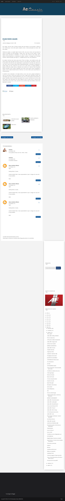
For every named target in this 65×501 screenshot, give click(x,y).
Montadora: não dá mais (52, 384)
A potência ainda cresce (51, 449)
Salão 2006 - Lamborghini (52, 401)
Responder (38, 154)
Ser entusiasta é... (50, 361)
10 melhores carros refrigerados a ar (54, 434)
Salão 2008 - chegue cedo (52, 341)
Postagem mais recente (7, 137)
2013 (47, 317)
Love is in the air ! (50, 430)
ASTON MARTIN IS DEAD (51, 365)
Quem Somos (7, 1)
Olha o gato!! (49, 333)
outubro (49, 332)
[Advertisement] (21, 29)
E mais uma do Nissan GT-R (52, 406)
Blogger (13, 493)
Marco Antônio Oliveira (14, 165)
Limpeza (48, 445)
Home (2, 1)
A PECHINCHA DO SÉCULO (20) (52, 359)
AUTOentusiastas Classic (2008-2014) (16, 499)
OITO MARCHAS (50, 436)
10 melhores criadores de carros (53, 370)
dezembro (49, 328)
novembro (49, 330)
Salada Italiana (50, 428)
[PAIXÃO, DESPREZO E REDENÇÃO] (25, 120)
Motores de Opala (50, 374)
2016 (47, 313)
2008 (47, 327)
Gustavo (10, 149)
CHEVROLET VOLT (50, 453)
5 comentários (38, 43)
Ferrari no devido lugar (51, 392)
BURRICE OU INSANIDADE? (52, 398)
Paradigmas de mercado (52, 355)
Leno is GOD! (49, 432)
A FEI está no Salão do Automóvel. (53, 339)
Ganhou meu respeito (51, 343)
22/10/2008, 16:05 (12, 151)
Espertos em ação (50, 380)
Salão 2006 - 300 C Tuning (52, 409)
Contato (19, 1)
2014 (47, 315)
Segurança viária (50, 351)
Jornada (48, 363)
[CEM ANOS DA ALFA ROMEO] (7, 120)
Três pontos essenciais (51, 443)
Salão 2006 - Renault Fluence (52, 404)
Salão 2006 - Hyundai (51, 421)
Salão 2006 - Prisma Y (51, 408)
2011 (47, 321)
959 (47, 390)
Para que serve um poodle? (52, 460)
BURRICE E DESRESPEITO (51, 345)
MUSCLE (48, 447)
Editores (14, 1)
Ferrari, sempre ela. (51, 337)
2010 (47, 323)
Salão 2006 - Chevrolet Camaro (53, 400)
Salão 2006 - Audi (50, 414)
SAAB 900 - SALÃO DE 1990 (52, 353)
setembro (49, 463)
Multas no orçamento (51, 451)
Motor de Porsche (50, 376)
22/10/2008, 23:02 (12, 159)
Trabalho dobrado (50, 349)
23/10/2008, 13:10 (12, 167)
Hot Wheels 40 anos (51, 419)
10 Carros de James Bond (52, 378)
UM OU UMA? (49, 386)
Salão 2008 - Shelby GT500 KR (52, 335)
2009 (47, 325)
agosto (48, 465)
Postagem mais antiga (37, 137)
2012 (47, 319)
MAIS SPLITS (13, 124)
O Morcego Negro (50, 372)
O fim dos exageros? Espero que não (54, 455)
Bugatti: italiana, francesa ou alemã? (54, 438)
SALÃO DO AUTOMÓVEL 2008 (52, 423)
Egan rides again (50, 382)
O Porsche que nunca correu (52, 412)
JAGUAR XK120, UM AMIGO (52, 357)
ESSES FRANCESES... (51, 388)
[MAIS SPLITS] (7, 126)
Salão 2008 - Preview (51, 347)
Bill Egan (8, 43)
